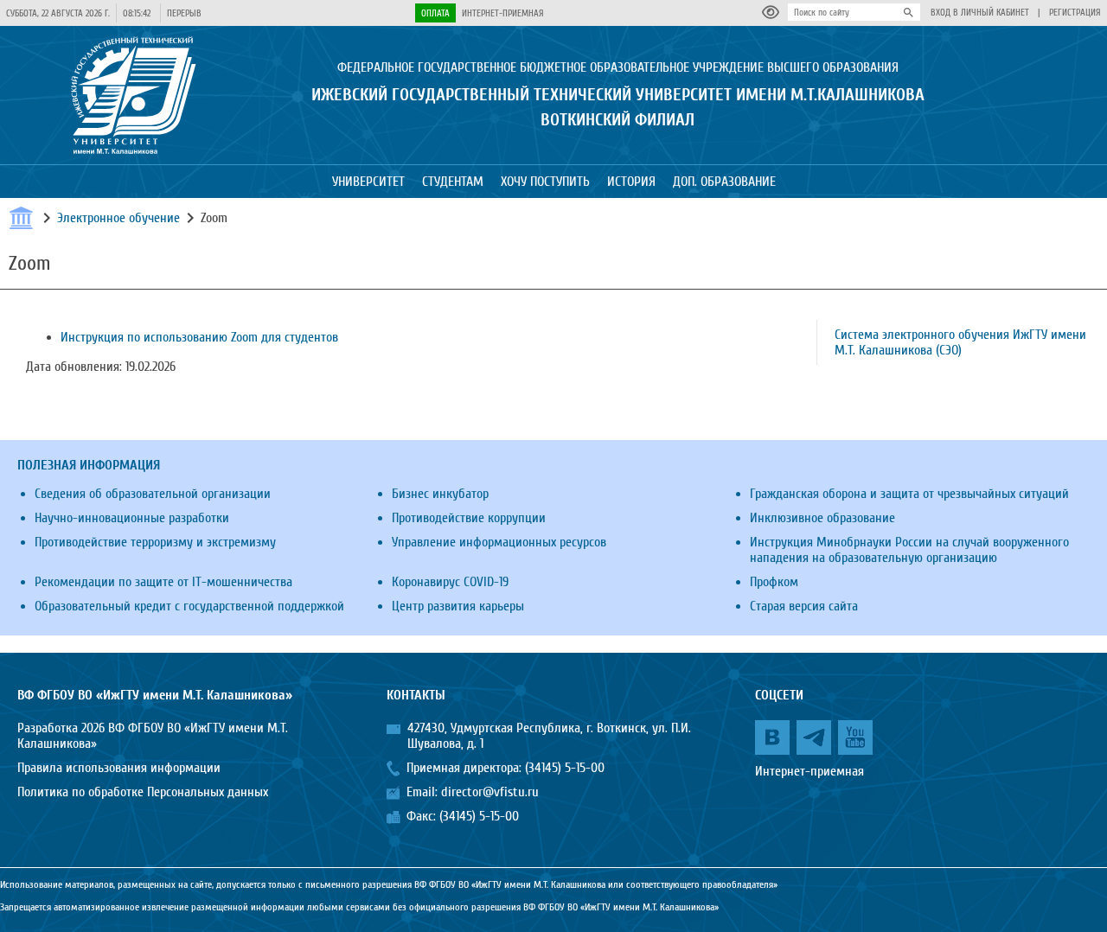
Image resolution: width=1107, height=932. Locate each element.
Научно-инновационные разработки (132, 518)
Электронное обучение (118, 218)
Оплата (435, 13)
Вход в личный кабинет (980, 12)
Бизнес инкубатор (440, 493)
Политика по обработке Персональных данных (142, 792)
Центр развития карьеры (458, 606)
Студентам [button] (452, 181)
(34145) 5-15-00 (565, 768)
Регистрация (1075, 12)
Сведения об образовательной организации (153, 493)
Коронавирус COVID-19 (450, 582)
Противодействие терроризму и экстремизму (155, 542)
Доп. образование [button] (724, 181)
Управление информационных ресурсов (499, 542)
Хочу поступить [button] (545, 181)
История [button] (631, 181)
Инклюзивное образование (822, 518)
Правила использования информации (119, 768)
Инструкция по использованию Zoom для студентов (199, 337)
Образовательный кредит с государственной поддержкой (189, 606)
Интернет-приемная (503, 13)
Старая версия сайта (804, 606)
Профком (774, 582)
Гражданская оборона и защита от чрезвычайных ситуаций (909, 493)
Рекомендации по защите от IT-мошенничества (163, 582)
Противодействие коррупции (469, 518)
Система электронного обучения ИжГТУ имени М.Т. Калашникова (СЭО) (960, 342)
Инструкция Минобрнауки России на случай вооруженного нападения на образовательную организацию (909, 549)
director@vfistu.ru (490, 792)
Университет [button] (368, 181)
